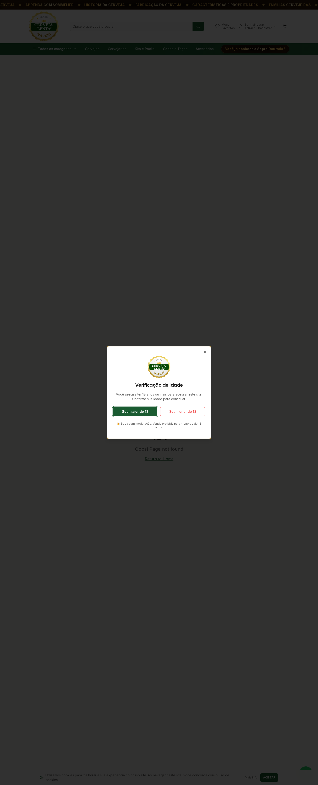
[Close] (205, 352)
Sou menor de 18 (182, 411)
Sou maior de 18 (135, 411)
